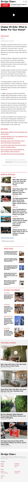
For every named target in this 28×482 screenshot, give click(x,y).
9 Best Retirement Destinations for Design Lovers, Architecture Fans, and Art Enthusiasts (20, 222)
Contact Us (16, 473)
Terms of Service (4, 473)
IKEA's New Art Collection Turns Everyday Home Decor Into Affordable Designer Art (10, 282)
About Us (3, 471)
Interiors (7, 293)
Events (15, 466)
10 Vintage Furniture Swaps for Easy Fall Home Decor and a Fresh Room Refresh (11, 253)
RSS (2, 478)
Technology (16, 465)
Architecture (8, 316)
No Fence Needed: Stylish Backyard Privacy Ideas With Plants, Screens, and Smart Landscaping (13, 416)
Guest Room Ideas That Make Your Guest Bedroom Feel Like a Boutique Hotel (20, 191)
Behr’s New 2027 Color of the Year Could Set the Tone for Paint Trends (13, 365)
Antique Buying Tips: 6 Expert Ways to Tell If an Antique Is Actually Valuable (20, 232)
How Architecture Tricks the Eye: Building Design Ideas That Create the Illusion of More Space (11, 267)
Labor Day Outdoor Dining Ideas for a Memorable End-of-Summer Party (11, 260)
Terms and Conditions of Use (21, 457)
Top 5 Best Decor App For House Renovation (12, 154)
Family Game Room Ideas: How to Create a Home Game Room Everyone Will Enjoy (10, 275)
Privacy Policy (5, 458)
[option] (19, 5)
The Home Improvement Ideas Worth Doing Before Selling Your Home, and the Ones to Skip (20, 201)
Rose (3, 38)
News (14, 177)
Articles (5, 36)
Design (2, 465)
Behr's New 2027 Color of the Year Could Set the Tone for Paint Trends (20, 182)
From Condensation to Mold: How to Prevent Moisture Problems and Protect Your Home (20, 211)
